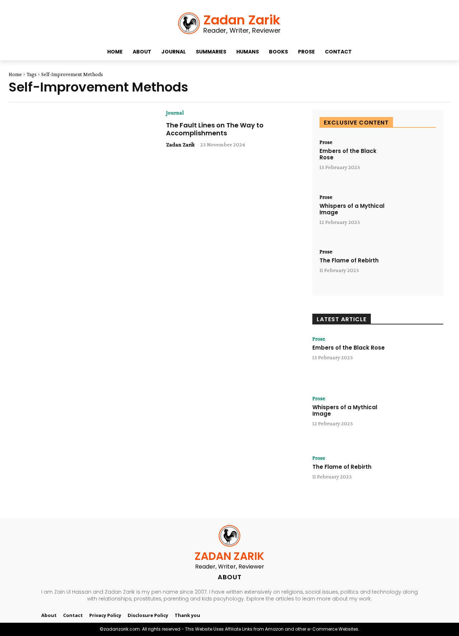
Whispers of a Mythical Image (352, 209)
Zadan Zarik (180, 144)
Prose (326, 142)
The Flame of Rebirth (349, 260)
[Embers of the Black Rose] (412, 159)
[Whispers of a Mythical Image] (412, 214)
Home (15, 74)
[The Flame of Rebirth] (412, 269)
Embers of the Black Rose (348, 154)
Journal (175, 113)
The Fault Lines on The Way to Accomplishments (215, 129)
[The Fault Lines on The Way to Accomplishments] (85, 152)
